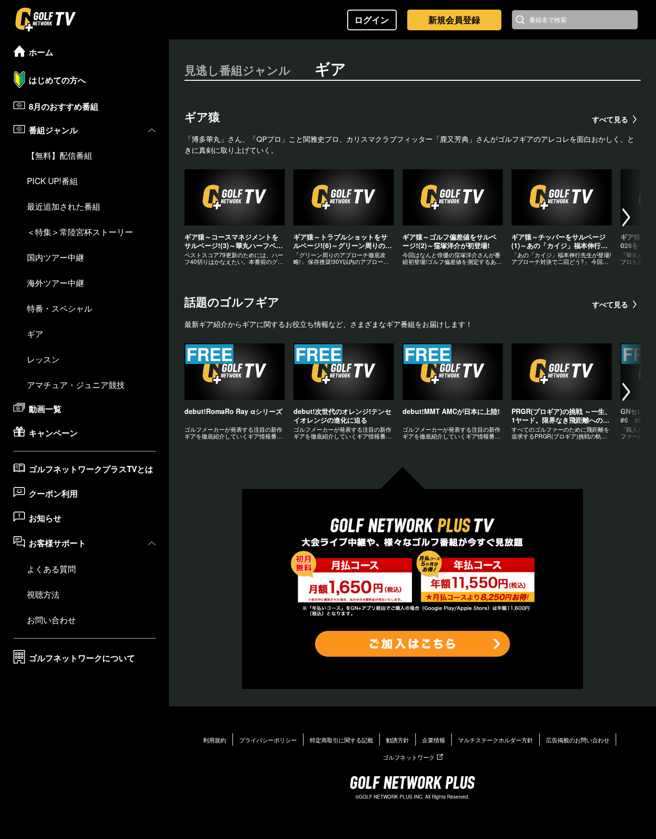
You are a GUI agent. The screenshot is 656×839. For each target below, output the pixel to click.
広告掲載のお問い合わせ (577, 740)
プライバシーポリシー (268, 740)
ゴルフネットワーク (409, 757)
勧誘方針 (397, 740)
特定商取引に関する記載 (341, 740)
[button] (626, 217)
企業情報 (433, 740)
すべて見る (610, 119)
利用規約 (214, 740)
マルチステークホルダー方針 (495, 740)
